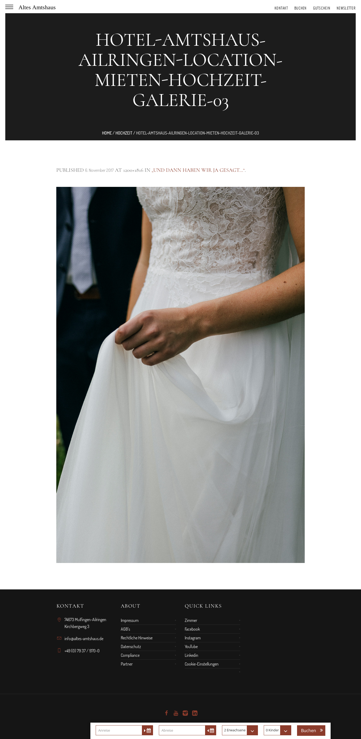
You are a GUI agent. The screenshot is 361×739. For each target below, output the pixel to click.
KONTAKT (281, 8)
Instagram (193, 637)
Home (107, 133)
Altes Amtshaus (37, 7)
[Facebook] (166, 713)
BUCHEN (300, 8)
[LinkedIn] (195, 713)
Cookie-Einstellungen (202, 664)
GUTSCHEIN (322, 8)
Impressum (129, 620)
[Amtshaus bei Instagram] (185, 713)
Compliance (130, 655)
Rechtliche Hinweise (136, 637)
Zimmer (191, 620)
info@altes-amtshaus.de (83, 638)
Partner (127, 664)
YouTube (191, 646)
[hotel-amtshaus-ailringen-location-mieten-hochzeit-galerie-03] (180, 375)
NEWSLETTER (346, 8)
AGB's (125, 629)
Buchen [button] (308, 730)
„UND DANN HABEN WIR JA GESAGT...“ (198, 170)
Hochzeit (123, 133)
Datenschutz (131, 646)
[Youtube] (176, 713)
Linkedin (191, 655)
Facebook (192, 629)
